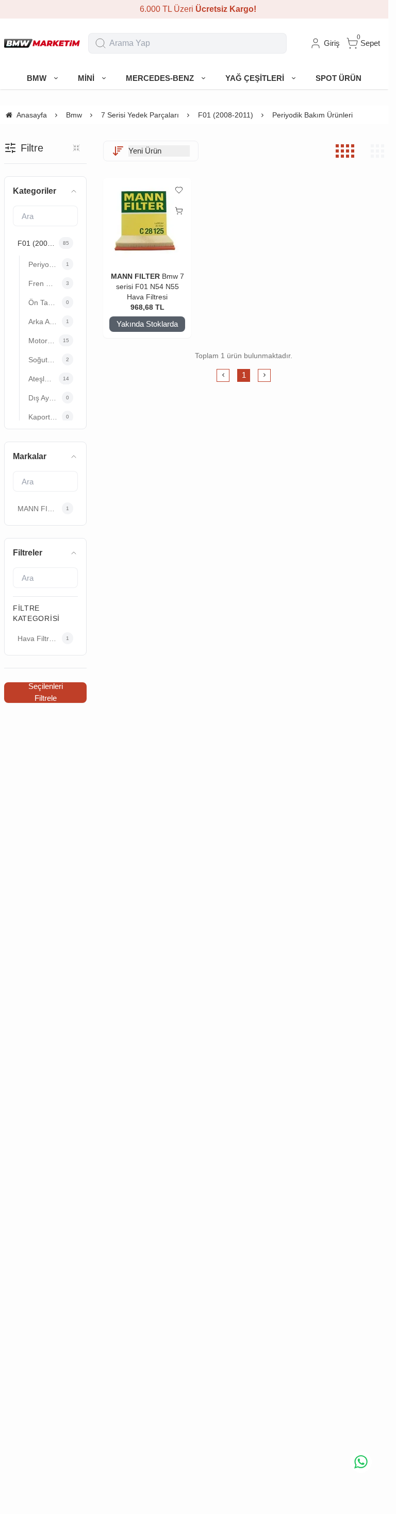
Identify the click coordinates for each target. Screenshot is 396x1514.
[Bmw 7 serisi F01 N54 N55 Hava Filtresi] (147, 221)
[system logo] (42, 43)
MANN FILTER (135, 276)
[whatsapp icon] (361, 1462)
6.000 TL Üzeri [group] (194, 9)
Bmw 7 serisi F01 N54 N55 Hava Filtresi (150, 286)
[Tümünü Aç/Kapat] (76, 148)
